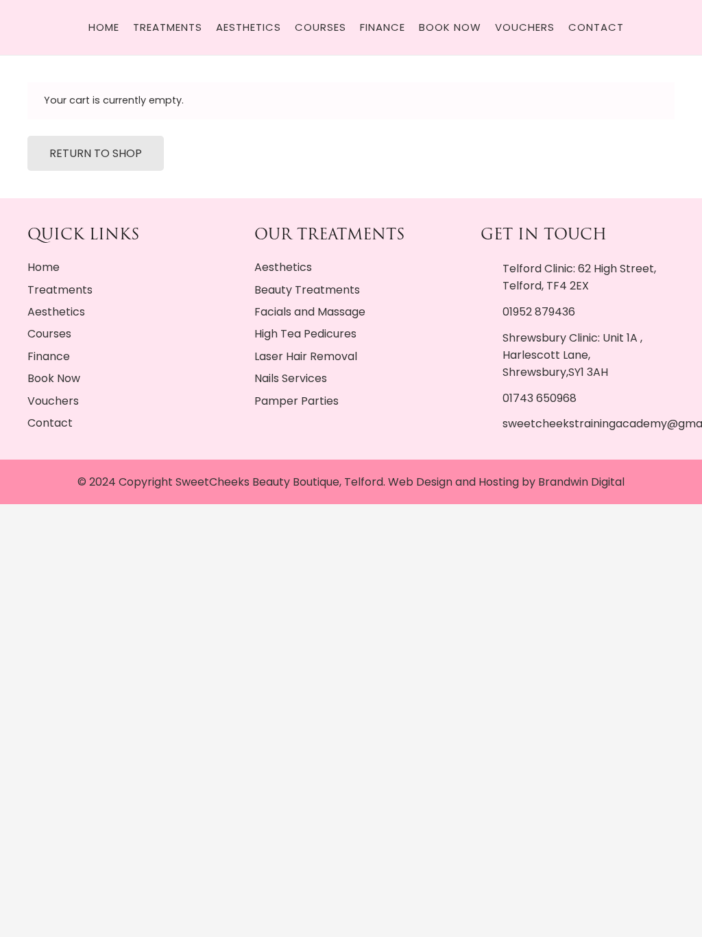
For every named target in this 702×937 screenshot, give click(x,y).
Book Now (53, 378)
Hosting (499, 482)
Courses (49, 334)
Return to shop (95, 153)
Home (43, 267)
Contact (50, 423)
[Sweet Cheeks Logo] (78, 27)
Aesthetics (56, 312)
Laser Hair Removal (305, 356)
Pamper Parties (296, 401)
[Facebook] (49, 27)
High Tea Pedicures (305, 334)
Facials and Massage (309, 312)
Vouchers (53, 401)
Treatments (60, 290)
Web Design (420, 482)
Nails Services (290, 378)
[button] (649, 27)
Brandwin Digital (581, 482)
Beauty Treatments (307, 290)
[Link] (687, 27)
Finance (48, 356)
